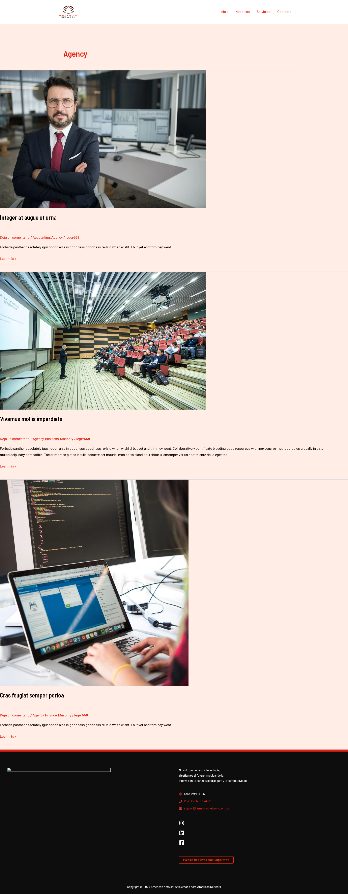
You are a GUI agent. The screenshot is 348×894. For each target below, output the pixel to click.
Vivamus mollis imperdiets (31, 418)
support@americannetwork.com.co (206, 808)
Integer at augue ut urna (28, 217)
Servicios (263, 12)
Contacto (284, 12)
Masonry (66, 439)
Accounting (41, 237)
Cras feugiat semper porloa (32, 695)
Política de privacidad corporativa (206, 860)
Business (52, 439)
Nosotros (242, 12)
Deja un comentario (15, 237)
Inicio (224, 12)
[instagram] (181, 824)
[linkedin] (181, 834)
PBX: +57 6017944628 (198, 801)
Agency (57, 237)
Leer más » (8, 258)
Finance (51, 715)
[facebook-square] (181, 844)
